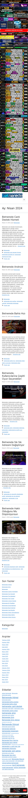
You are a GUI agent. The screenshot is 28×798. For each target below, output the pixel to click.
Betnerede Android (12, 266)
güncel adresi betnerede (10, 763)
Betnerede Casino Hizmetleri (10, 591)
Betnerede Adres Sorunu (9, 617)
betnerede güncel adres (8, 726)
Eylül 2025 (5, 647)
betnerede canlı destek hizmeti (12, 252)
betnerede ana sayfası (10, 301)
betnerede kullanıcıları (15, 733)
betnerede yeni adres (11, 751)
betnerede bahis (6, 700)
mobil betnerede (7, 767)
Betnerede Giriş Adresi (11, 720)
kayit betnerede (18, 765)
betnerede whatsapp (12, 303)
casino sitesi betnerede (8, 761)
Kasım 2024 (5, 661)
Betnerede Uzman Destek (9, 601)
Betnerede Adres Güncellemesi (10, 612)
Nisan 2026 (5, 644)
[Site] (14, 50)
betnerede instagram (10, 731)
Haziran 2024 (5, 672)
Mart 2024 (5, 679)
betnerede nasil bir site (8, 738)
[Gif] (14, 82)
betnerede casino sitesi (10, 710)
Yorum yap (7, 258)
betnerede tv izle (13, 498)
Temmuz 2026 (6, 640)
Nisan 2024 (5, 677)
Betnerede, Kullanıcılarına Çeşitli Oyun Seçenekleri (13, 376)
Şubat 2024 (5, 682)
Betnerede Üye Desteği (8, 594)
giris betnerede (19, 761)
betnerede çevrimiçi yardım (9, 757)
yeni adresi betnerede (8, 769)
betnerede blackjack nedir (11, 566)
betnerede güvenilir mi (8, 254)
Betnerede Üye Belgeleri (8, 596)
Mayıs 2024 (5, 675)
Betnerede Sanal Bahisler (9, 605)
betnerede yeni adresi (8, 753)
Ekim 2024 (5, 663)
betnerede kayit (6, 733)
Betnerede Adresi (7, 584)
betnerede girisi (8, 428)
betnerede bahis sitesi (9, 704)
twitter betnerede (19, 767)
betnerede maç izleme (8, 736)
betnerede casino (19, 708)
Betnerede (7, 250)
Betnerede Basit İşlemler (8, 608)
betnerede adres (6, 695)
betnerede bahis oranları (10, 702)
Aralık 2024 (5, 658)
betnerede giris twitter (8, 715)
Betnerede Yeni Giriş (9, 755)
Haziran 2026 (5, 642)
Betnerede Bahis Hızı (13, 313)
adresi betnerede (6, 693)
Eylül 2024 (5, 665)
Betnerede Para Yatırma (10, 740)
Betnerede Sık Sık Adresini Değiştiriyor (13, 443)
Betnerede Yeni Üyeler (8, 598)
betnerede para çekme (9, 742)
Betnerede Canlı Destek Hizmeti (11, 218)
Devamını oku (21, 246)
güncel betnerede (7, 765)
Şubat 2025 (5, 654)
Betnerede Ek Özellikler (8, 603)
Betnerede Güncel (10, 724)
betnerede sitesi (15, 363)
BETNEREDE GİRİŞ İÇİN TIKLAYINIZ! (14, 30)
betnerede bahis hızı (9, 361)
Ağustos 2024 (6, 668)
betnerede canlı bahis (8, 708)
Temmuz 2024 (6, 670)
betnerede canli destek (12, 706)
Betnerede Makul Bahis (8, 615)
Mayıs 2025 (5, 651)
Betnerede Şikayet (18, 759)
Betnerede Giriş (6, 587)
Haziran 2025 (5, 649)
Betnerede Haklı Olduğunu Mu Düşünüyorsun (11, 511)
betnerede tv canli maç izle (11, 746)
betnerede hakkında (18, 428)
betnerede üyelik (6, 759)
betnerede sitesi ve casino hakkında (17, 744)
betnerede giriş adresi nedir (7, 722)
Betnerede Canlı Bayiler (8, 610)
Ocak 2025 (5, 656)
